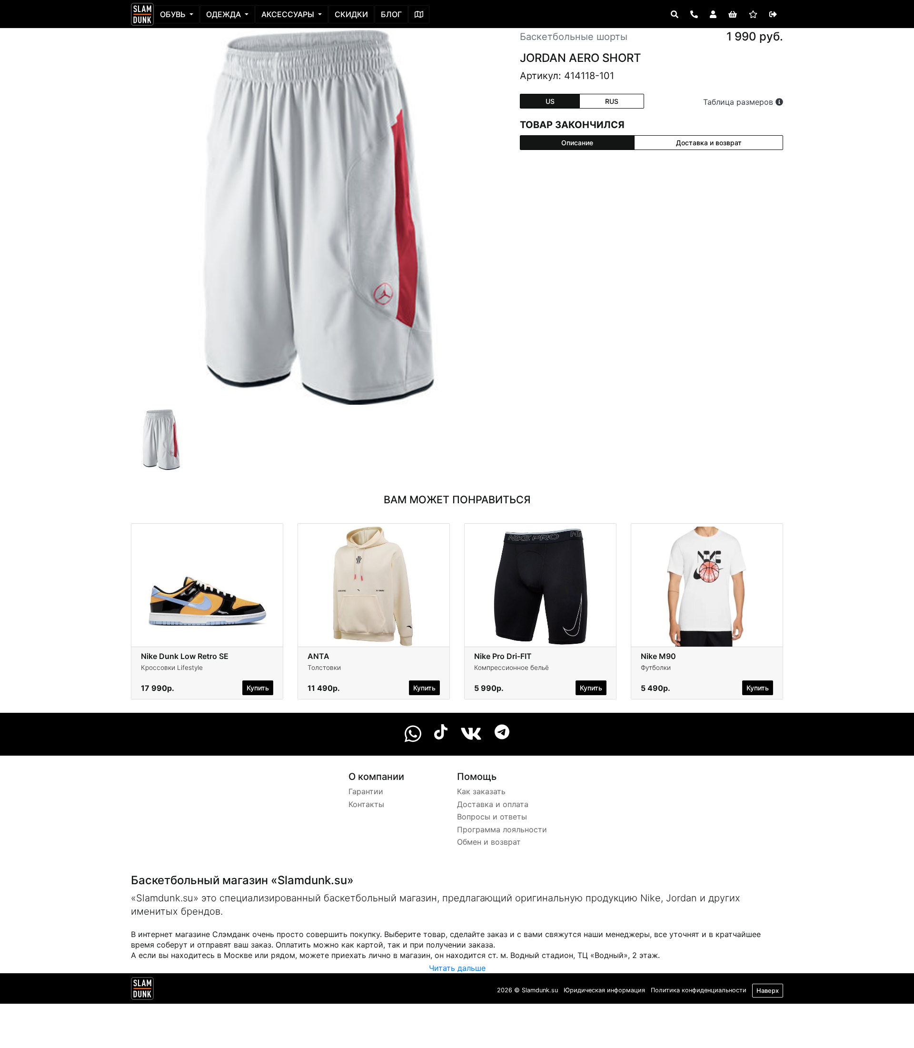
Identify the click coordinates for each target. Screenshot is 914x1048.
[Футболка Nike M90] (707, 586)
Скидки (351, 14)
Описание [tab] (577, 143)
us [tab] (550, 101)
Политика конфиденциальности (698, 990)
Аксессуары (288, 14)
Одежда (224, 14)
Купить (258, 688)
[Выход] (773, 14)
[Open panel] (675, 14)
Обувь (174, 14)
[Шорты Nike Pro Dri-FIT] (540, 586)
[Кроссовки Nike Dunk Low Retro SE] (207, 586)
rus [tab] (611, 101)
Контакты (366, 804)
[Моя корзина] (732, 14)
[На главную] (142, 14)
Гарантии (365, 791)
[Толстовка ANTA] (373, 586)
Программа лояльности (502, 829)
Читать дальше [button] (457, 968)
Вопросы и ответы (492, 816)
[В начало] (142, 990)
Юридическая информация (604, 990)
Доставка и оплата (492, 804)
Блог (391, 14)
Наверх (767, 990)
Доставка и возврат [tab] (709, 143)
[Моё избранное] (753, 14)
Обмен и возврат (489, 842)
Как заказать (481, 791)
